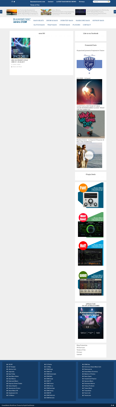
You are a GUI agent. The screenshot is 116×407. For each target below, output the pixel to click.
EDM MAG (49, 376)
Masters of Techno (89, 374)
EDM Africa (49, 386)
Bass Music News (13, 376)
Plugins (76, 25)
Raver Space (88, 376)
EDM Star (87, 364)
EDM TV (48, 381)
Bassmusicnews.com (37, 1)
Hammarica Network (25, 13)
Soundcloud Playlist (90, 378)
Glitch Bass (39, 25)
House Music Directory (91, 371)
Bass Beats (39, 20)
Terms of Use (34, 5)
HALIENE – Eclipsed (83, 78)
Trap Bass (52, 25)
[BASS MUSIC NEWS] (22, 22)
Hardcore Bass (83, 20)
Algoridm (11, 371)
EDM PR (48, 393)
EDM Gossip (49, 390)
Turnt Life (87, 393)
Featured (36, 12)
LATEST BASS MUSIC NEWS (66, 1)
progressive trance (93, 13)
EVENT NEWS (16, 64)
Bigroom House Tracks (15, 383)
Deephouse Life (13, 393)
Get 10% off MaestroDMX (90, 306)
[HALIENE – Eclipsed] (89, 104)
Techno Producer (89, 386)
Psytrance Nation (89, 383)
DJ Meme (11, 395)
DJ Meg (48, 367)
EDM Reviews (50, 398)
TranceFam (87, 390)
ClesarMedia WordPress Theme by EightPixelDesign (18, 405)
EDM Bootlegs (50, 388)
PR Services (81, 347)
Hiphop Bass (98, 20)
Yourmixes (87, 395)
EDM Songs (49, 378)
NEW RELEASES (57, 12)
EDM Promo (50, 383)
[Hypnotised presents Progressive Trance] (89, 76)
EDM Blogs (49, 369)
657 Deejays (11, 367)
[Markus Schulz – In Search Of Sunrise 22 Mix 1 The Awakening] (89, 167)
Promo (66, 12)
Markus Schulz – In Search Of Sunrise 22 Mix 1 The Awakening (90, 141)
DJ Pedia (49, 364)
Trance (61, 15)
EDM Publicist (50, 395)
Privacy (82, 1)
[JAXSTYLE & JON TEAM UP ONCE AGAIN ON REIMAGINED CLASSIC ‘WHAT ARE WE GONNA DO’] (91, 137)
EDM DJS (49, 371)
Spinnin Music (88, 381)
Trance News (88, 388)
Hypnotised (91, 12)
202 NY (10, 364)
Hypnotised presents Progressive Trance (90, 50)
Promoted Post (57, 13)
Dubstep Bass (67, 20)
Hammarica (88, 369)
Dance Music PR (13, 390)
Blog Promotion (82, 345)
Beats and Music (17, 66)
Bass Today (11, 374)
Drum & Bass (52, 20)
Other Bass (64, 25)
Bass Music (22, 10)
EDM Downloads (51, 374)
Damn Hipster (12, 386)
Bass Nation (12, 378)
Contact (50, 1)
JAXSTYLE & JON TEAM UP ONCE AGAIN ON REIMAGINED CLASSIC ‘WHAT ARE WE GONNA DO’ (90, 107)
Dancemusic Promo (14, 388)
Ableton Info (12, 369)
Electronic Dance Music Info (92, 367)
